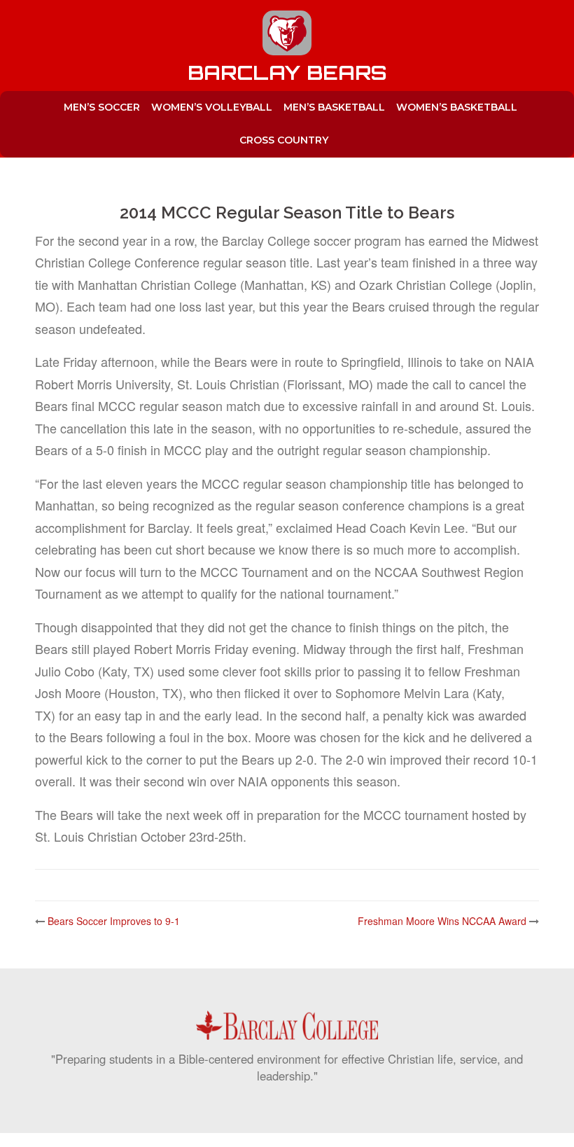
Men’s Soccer (102, 107)
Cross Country (283, 140)
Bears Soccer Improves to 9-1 (114, 921)
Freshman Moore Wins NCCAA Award (442, 921)
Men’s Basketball (334, 107)
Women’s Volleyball (211, 107)
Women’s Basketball (456, 107)
